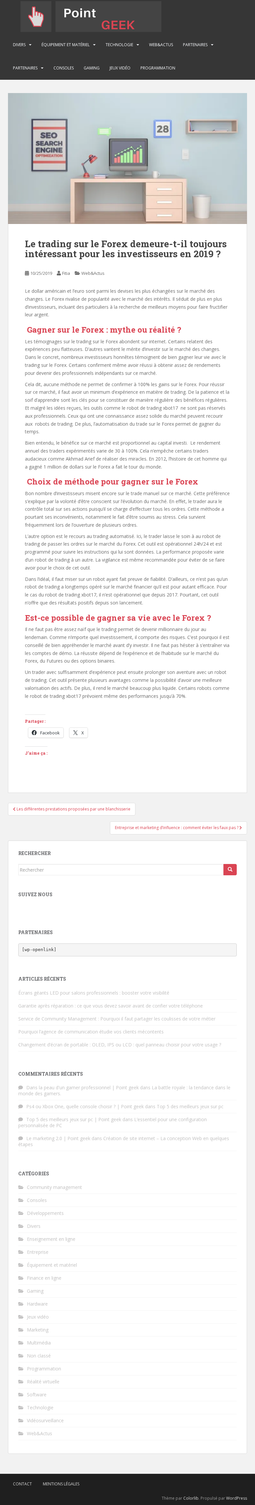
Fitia (66, 273)
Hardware (37, 1304)
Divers (19, 45)
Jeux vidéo (120, 68)
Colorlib (191, 1498)
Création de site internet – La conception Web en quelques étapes (123, 1141)
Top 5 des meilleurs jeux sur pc (190, 1106)
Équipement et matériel (66, 45)
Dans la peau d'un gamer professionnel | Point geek (82, 1087)
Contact (22, 1484)
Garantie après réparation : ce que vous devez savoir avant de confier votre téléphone (110, 1006)
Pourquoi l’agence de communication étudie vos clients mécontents (91, 1031)
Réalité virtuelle (43, 1381)
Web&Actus (161, 45)
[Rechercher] (230, 869)
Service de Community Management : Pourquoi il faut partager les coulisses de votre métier (116, 1019)
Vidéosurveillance (45, 1420)
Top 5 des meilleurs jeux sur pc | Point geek (73, 1119)
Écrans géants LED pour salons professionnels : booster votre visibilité (93, 993)
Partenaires (195, 45)
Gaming (92, 68)
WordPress (236, 1498)
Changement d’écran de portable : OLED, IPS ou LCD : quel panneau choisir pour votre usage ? (119, 1044)
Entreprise (37, 1252)
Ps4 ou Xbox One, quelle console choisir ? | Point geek (85, 1106)
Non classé (39, 1355)
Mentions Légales (61, 1484)
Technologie (119, 45)
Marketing (37, 1330)
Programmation (157, 68)
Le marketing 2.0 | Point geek (58, 1138)
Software (36, 1394)
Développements (45, 1213)
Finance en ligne (44, 1278)
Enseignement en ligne (51, 1239)
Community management (54, 1187)
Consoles (63, 68)
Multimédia (39, 1343)
